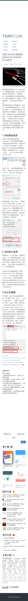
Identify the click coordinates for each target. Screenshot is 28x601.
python (20, 581)
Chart (4, 571)
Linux (4, 563)
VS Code (10, 579)
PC (25, 577)
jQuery (15, 581)
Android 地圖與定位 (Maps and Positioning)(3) (16, 496)
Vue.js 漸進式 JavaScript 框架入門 (14, 547)
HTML (4, 565)
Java (14, 44)
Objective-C (13, 565)
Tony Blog (7, 362)
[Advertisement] (14, 16)
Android (14, 41)
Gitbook (17, 487)
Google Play (5, 466)
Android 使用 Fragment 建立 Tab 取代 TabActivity (16, 520)
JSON (10, 573)
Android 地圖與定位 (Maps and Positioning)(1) (16, 529)
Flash (24, 563)
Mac (15, 577)
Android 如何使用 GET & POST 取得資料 (15, 509)
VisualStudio (5, 581)
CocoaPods (22, 575)
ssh (23, 581)
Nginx (4, 567)
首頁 (14, 437)
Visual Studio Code (20, 579)
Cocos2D (22, 565)
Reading (8, 569)
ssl (23, 569)
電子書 (5, 583)
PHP (14, 47)
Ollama (16, 573)
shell (24, 573)
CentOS (14, 50)
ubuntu (4, 575)
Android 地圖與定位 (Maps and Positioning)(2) (16, 505)
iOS (24, 567)
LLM (15, 571)
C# (20, 563)
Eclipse (11, 64)
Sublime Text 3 (17, 569)
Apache (4, 573)
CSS (17, 575)
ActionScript (17, 567)
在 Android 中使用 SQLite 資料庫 (15, 500)
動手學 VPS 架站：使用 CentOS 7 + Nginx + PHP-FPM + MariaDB (14, 542)
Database (5, 577)
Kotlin (5, 47)
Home (5, 41)
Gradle (11, 577)
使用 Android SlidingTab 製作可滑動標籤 (16, 524)
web (3, 569)
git (20, 573)
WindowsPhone (12, 563)
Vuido (11, 581)
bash (24, 571)
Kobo (4, 468)
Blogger (13, 575)
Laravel (5, 44)
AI (25, 569)
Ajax (9, 575)
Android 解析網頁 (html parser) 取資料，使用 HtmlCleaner (15, 514)
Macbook (20, 577)
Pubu (11, 466)
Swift (19, 571)
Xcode (10, 567)
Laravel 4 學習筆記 (10, 550)
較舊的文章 (20, 434)
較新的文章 (7, 434)
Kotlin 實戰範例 (9, 538)
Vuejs (5, 50)
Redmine (4, 579)
